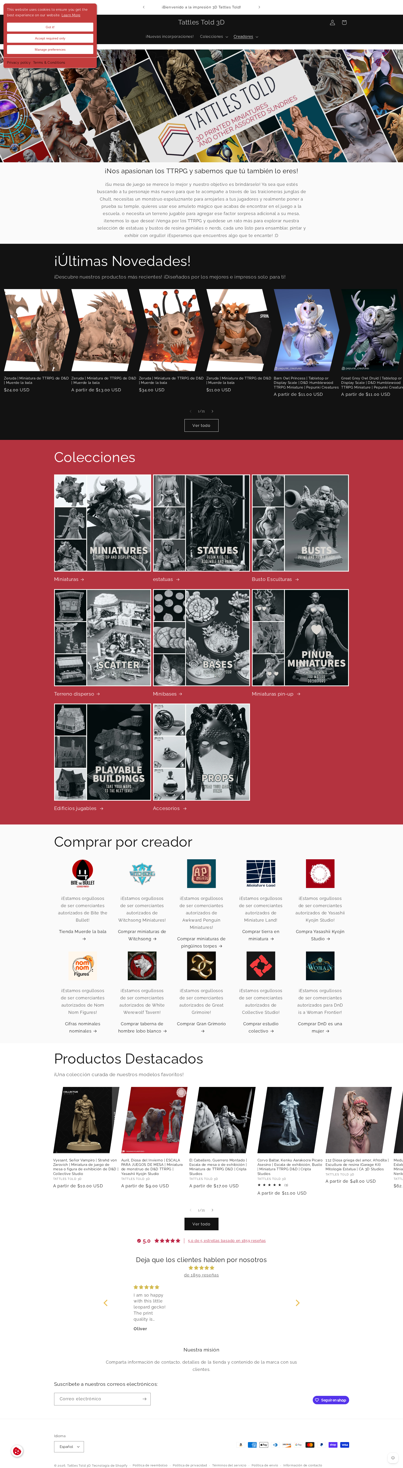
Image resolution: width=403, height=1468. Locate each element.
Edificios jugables (76, 808)
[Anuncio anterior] (144, 7)
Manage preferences (50, 49)
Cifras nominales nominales (83, 1027)
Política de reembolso (150, 1465)
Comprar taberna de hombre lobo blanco (140, 1027)
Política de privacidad (190, 1465)
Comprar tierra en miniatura (261, 935)
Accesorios (167, 808)
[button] (213, 36)
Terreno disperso (74, 694)
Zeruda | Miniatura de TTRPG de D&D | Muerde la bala (36, 380)
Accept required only (50, 38)
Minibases (165, 694)
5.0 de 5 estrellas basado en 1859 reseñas (227, 1240)
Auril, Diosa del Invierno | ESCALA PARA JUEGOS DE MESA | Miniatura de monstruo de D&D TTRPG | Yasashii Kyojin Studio (152, 1166)
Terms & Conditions (49, 62)
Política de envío (265, 1465)
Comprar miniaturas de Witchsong (142, 935)
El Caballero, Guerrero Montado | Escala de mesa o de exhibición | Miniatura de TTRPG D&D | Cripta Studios (218, 1166)
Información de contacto (302, 1465)
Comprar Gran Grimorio (201, 1023)
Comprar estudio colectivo (260, 1027)
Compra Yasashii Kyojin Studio (320, 935)
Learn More (71, 15)
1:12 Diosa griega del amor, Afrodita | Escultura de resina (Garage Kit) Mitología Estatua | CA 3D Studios (357, 1164)
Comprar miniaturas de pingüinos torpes (201, 942)
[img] (201, 1267)
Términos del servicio (229, 1465)
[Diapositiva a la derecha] (212, 411)
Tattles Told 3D (79, 1465)
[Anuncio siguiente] (259, 7)
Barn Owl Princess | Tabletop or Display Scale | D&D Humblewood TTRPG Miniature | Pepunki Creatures (306, 382)
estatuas (163, 579)
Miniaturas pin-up (273, 694)
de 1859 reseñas (201, 1275)
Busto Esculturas (272, 579)
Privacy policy (19, 62)
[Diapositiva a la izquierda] (190, 411)
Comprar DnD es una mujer (320, 1027)
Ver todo (201, 425)
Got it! (50, 27)
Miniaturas (66, 579)
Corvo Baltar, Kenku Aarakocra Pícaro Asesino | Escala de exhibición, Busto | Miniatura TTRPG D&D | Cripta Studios (290, 1166)
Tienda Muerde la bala (83, 931)
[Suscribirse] (144, 1399)
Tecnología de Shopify (110, 1465)
